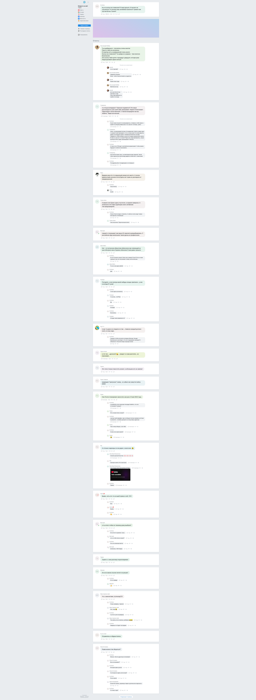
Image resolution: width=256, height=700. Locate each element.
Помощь (87, 696)
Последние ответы (85, 31)
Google (82, 12)
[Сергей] (108, 68)
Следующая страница (126, 696)
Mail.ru (81, 10)
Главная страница (85, 28)
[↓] (116, 14)
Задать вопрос (84, 25)
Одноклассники (84, 20)
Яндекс (82, 14)
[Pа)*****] (97, 328)
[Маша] (97, 174)
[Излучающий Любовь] (97, 47)
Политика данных (84, 697)
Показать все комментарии (126, 65)
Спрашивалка (83, 34)
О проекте (84, 695)
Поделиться (119, 14)
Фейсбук (82, 16)
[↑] (114, 14)
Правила (82, 696)
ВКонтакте (83, 18)
